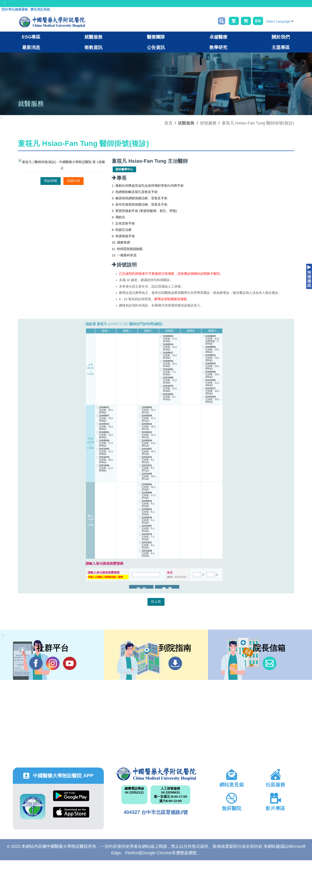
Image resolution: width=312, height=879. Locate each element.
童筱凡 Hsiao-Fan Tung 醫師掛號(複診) (258, 123)
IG (53, 663)
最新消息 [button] (31, 47)
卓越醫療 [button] (218, 36)
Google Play (71, 798)
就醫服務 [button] (93, 36)
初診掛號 (50, 181)
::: (4, 3)
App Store (71, 815)
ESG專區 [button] (31, 36)
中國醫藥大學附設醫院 (156, 774)
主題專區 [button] (281, 47)
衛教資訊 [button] (93, 47)
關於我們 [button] (281, 36)
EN (258, 21)
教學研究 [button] (218, 47)
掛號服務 (208, 123)
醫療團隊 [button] (156, 36)
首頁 (168, 123)
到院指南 (175, 663)
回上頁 (156, 601)
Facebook (36, 663)
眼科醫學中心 (124, 169)
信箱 (269, 663)
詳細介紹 (73, 181)
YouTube (69, 663)
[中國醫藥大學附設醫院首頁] (51, 22)
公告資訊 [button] (156, 47)
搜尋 (221, 21)
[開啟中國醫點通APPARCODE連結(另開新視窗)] (32, 806)
